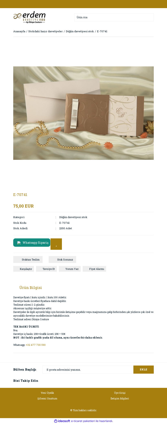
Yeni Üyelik (47, 392)
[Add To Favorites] (56, 244)
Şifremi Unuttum (47, 398)
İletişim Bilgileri (120, 398)
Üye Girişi (119, 392)
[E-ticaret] (83, 421)
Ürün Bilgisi (30, 287)
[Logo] (29, 16)
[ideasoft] (62, 421)
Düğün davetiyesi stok (73, 217)
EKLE (143, 369)
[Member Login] (83, 4)
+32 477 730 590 (36, 344)
